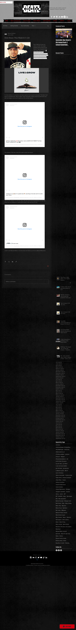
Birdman (69, 517)
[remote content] (27, 124)
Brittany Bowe (59, 540)
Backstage (69, 496)
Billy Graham (59, 517)
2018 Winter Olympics (61, 461)
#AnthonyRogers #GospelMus (63, 447)
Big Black (65, 508)
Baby (64, 496)
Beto (63, 503)
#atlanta (67, 454)
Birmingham (59, 519)
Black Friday (62, 522)
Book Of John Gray (65, 533)
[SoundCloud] (33, 557)
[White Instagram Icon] (57, 17)
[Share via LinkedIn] (12, 261)
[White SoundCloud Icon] (59, 17)
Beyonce (64, 505)
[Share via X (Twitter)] (9, 261)
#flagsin (63, 456)
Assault (68, 491)
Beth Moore (58, 503)
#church (58, 456)
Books (57, 536)
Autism (61, 494)
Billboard (64, 510)
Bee (57, 498)
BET (65, 494)
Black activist (59, 524)
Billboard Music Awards (61, 512)
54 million (65, 463)
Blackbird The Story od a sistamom (64, 526)
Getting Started (14, 25)
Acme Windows (59, 473)
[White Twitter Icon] (54, 17)
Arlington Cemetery (60, 491)
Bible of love (59, 508)
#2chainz (58, 445)
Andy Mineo (58, 480)
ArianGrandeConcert (61, 484)
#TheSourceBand (60, 454)
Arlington (68, 489)
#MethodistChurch (60, 452)
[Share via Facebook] (5, 261)
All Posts (5, 25)
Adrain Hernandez (60, 475)
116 (67, 459)
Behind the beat (59, 501)
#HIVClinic (66, 449)
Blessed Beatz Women (61, 531)
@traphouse (66, 468)
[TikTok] (64, 17)
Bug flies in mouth (60, 543)
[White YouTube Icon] (62, 17)
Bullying (67, 543)
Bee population (62, 498)
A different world (60, 470)
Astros (57, 494)
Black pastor (66, 524)
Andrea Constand (66, 477)
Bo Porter (58, 533)
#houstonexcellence (61, 459)
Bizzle (57, 522)
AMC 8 (66, 470)
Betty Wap (58, 505)
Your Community (25, 25)
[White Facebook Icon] (51, 17)
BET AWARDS (59, 496)
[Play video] (27, 80)
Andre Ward (59, 477)
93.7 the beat (59, 468)
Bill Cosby (58, 510)
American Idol (68, 475)
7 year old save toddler (61, 465)
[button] (48, 25)
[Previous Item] (58, 33)
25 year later (59, 463)
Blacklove (58, 529)
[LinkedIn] (67, 17)
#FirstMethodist (59, 449)
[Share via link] (16, 261)
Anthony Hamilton (60, 482)
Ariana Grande (59, 487)
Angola (64, 480)
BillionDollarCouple (60, 515)
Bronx (64, 540)
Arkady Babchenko (60, 489)
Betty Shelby (68, 503)
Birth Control (65, 519)
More (33, 25)
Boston (61, 536)
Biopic (64, 517)
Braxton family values (61, 538)
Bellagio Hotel (67, 501)
